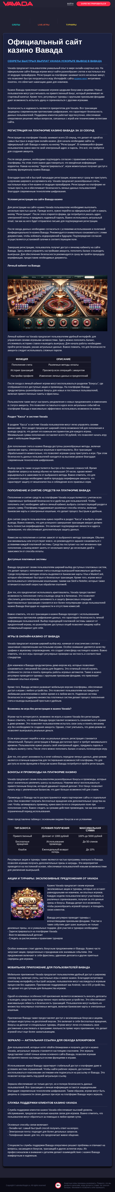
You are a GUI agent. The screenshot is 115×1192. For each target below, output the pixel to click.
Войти (70, 4)
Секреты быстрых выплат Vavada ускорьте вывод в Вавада (55, 61)
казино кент (80, 78)
